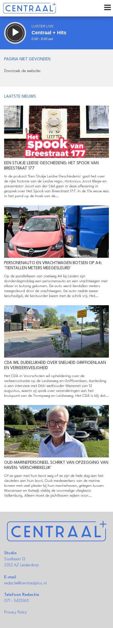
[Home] (29, 8)
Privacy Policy (15, 612)
